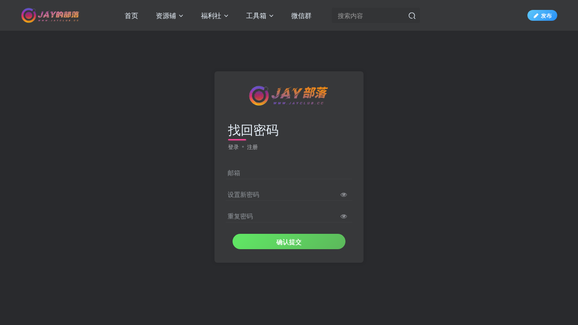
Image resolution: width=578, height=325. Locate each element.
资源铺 (165, 15)
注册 (252, 146)
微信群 (300, 15)
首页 (130, 15)
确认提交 (289, 241)
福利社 (210, 15)
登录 (233, 146)
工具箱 (255, 15)
